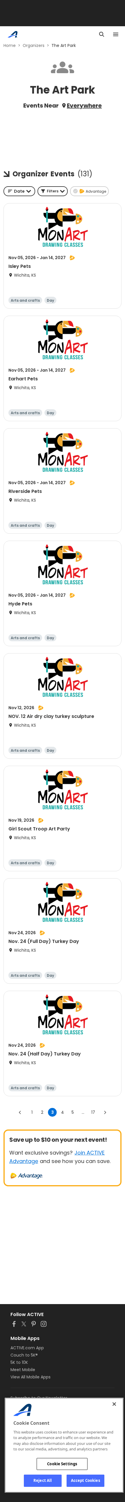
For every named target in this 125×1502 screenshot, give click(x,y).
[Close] (114, 1404)
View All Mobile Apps (30, 1377)
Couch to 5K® (24, 1355)
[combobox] (19, 191)
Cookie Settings (62, 1463)
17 (93, 1112)
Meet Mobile (22, 1370)
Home (9, 45)
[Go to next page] (105, 1112)
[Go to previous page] (20, 1112)
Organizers (33, 45)
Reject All (42, 1480)
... (83, 1112)
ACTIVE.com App (27, 1348)
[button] (53, 191)
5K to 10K (19, 1362)
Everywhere (84, 105)
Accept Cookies (85, 1480)
